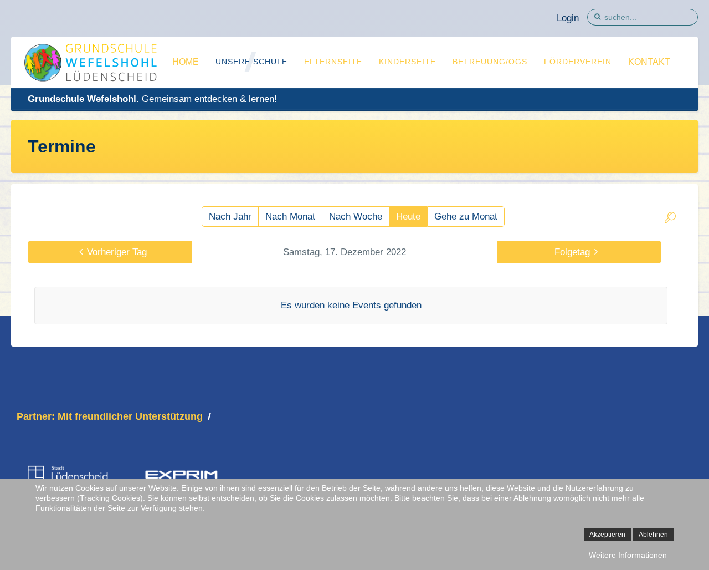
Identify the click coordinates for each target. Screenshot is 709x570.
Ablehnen (653, 534)
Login (568, 18)
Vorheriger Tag (117, 252)
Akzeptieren (607, 534)
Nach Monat (290, 216)
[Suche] (670, 219)
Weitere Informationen (628, 555)
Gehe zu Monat (465, 216)
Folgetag (572, 252)
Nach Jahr (230, 216)
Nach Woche (355, 216)
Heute (408, 216)
